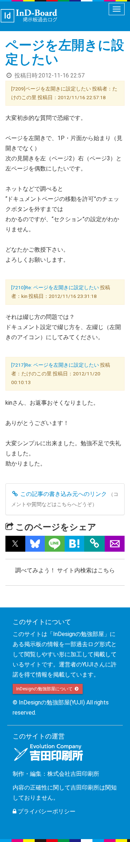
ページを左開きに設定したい (64, 52)
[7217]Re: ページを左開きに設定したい (55, 365)
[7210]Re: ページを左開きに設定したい (55, 287)
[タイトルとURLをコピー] (94, 544)
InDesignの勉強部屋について (45, 688)
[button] (15, 544)
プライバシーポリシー (45, 811)
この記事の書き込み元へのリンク (63, 494)
